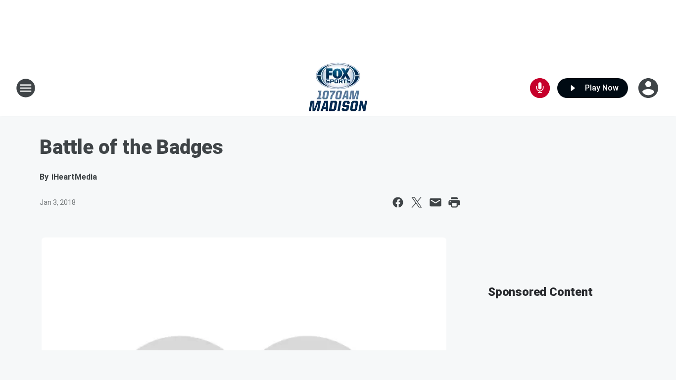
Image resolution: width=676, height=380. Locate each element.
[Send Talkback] (540, 88)
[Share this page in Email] (435, 202)
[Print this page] (454, 202)
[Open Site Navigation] (26, 88)
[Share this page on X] (417, 202)
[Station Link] (338, 88)
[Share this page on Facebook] (398, 202)
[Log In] (649, 88)
